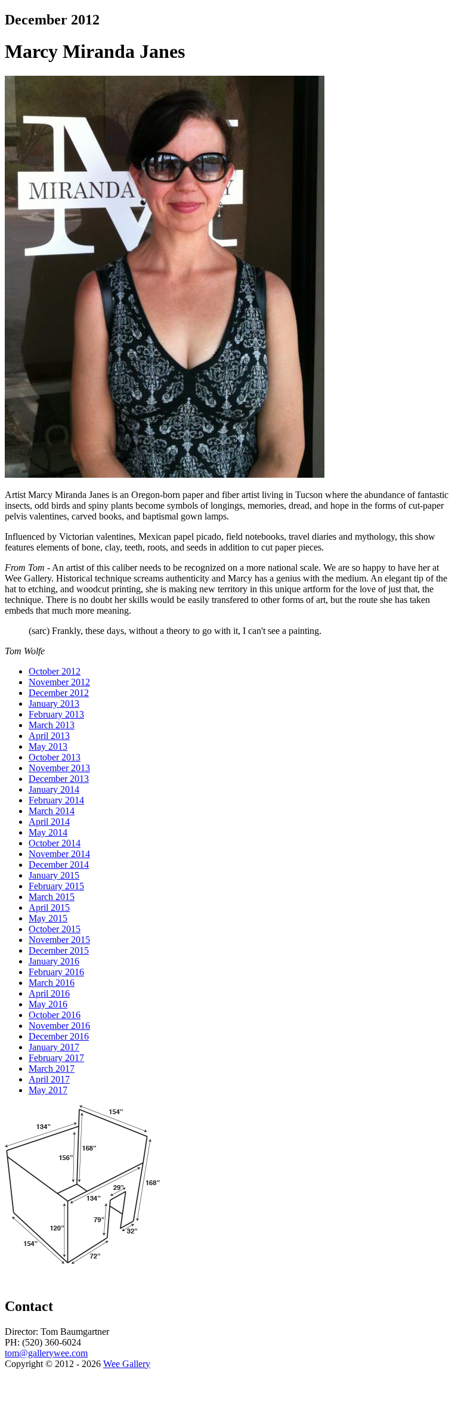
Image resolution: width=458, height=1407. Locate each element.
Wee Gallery (126, 1364)
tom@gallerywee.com (46, 1353)
